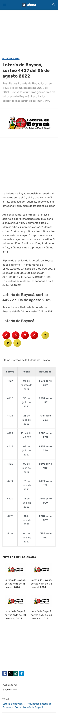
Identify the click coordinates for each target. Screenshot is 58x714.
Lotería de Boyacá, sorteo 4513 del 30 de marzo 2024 (15, 615)
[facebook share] (4, 673)
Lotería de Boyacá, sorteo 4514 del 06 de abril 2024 (41, 584)
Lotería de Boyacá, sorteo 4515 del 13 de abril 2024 (15, 584)
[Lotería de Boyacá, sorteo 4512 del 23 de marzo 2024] (41, 601)
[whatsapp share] (15, 673)
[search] (54, 4)
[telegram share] (21, 673)
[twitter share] (10, 673)
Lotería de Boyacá (10, 58)
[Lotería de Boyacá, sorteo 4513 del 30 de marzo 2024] (15, 601)
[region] (29, 31)
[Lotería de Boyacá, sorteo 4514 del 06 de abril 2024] (41, 569)
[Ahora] (29, 5)
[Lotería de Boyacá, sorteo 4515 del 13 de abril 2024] (15, 569)
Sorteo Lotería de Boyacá (29, 707)
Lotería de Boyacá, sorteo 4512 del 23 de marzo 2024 (41, 615)
